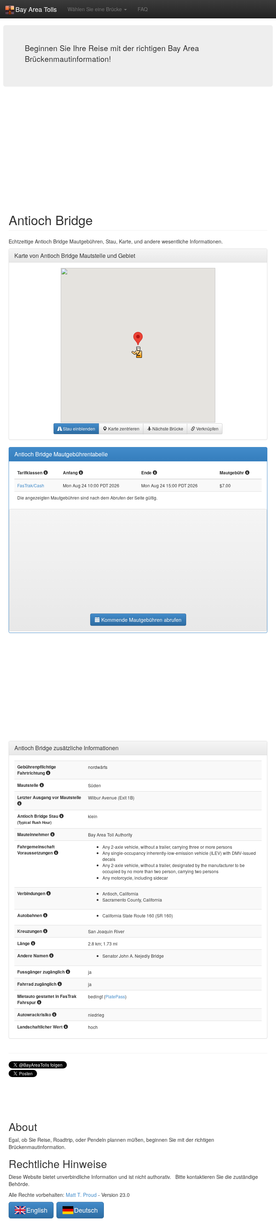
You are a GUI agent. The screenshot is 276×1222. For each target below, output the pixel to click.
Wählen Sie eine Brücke (95, 9)
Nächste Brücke (167, 428)
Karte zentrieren (123, 428)
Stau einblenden (78, 428)
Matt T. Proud (81, 1194)
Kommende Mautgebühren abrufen (140, 619)
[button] (31, 1210)
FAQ (143, 9)
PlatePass (115, 996)
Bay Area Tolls (36, 9)
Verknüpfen (206, 428)
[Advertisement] (138, 147)
